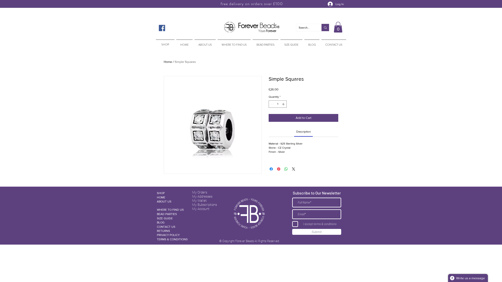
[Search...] (325, 27)
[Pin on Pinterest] (278, 169)
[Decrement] (271, 104)
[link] (303, 131)
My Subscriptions (204, 205)
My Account (200, 209)
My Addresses (202, 196)
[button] (338, 27)
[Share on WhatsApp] (286, 169)
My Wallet (199, 200)
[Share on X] (293, 169)
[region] (165, 42)
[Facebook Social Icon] (162, 28)
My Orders (199, 192)
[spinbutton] (277, 104)
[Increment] (283, 104)
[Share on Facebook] (271, 169)
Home (168, 61)
